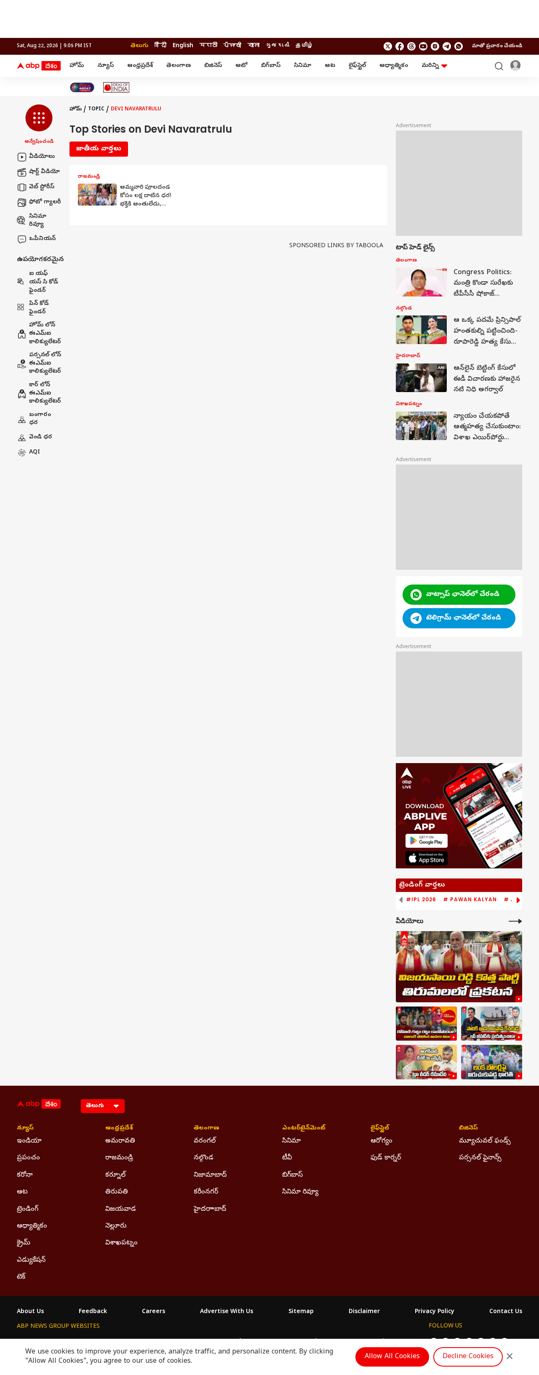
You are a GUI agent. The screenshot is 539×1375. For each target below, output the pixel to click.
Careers (153, 1312)
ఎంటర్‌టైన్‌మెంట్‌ (304, 1129)
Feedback (93, 1312)
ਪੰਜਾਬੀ (232, 46)
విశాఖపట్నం (121, 1243)
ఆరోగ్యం (381, 1141)
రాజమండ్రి (119, 1158)
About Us (30, 1312)
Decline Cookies (468, 1357)
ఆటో (241, 66)
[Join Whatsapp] (459, 46)
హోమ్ (76, 66)
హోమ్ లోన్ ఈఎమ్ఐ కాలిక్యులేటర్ (45, 334)
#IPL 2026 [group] (421, 899)
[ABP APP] (427, 841)
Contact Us (505, 1312)
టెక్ (21, 1277)
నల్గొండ (203, 1158)
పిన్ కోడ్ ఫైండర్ (39, 308)
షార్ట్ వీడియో (44, 172)
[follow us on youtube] (423, 46)
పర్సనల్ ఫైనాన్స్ (480, 1158)
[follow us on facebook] (400, 46)
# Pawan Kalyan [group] (470, 899)
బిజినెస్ (213, 66)
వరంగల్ (205, 1141)
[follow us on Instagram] (435, 46)
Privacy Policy (434, 1312)
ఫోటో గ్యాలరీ (45, 202)
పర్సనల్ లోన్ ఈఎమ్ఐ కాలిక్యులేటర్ (45, 364)
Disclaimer (364, 1312)
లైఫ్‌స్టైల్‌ (357, 66)
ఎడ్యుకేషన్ (31, 1260)
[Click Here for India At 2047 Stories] (82, 87)
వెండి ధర (40, 437)
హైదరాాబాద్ (210, 1209)
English (183, 46)
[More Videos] (515, 921)
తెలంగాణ (178, 66)
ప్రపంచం (28, 1158)
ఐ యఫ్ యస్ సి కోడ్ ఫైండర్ (43, 282)
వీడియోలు (42, 157)
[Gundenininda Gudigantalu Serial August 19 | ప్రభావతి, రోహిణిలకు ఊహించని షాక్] (426, 1024)
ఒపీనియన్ (42, 239)
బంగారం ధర (40, 419)
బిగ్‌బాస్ (270, 66)
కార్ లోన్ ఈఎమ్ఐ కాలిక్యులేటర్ (45, 393)
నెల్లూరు (116, 1226)
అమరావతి (120, 1141)
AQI (34, 453)
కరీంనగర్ (206, 1192)
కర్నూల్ (115, 1175)
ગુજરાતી (277, 46)
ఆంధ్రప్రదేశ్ (140, 66)
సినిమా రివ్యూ (37, 221)
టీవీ (287, 1158)
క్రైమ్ (23, 1243)
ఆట (330, 66)
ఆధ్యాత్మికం (393, 66)
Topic (96, 109)
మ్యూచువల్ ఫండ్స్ (485, 1141)
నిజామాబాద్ (210, 1175)
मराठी (208, 46)
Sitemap (301, 1312)
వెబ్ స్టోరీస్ (41, 187)
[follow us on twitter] (388, 46)
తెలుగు (139, 46)
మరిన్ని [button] (430, 66)
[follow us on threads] (411, 46)
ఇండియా (29, 1141)
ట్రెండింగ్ (27, 1209)
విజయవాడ (120, 1209)
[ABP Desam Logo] (39, 66)
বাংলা (253, 46)
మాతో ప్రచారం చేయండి (497, 46)
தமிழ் (304, 46)
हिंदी (160, 46)
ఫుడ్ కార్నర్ (386, 1158)
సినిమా (302, 66)
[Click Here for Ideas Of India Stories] (116, 87)
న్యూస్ (105, 66)
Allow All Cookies (392, 1357)
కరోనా (25, 1175)
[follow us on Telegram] (447, 46)
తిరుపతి (116, 1192)
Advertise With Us (226, 1312)
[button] (39, 125)
